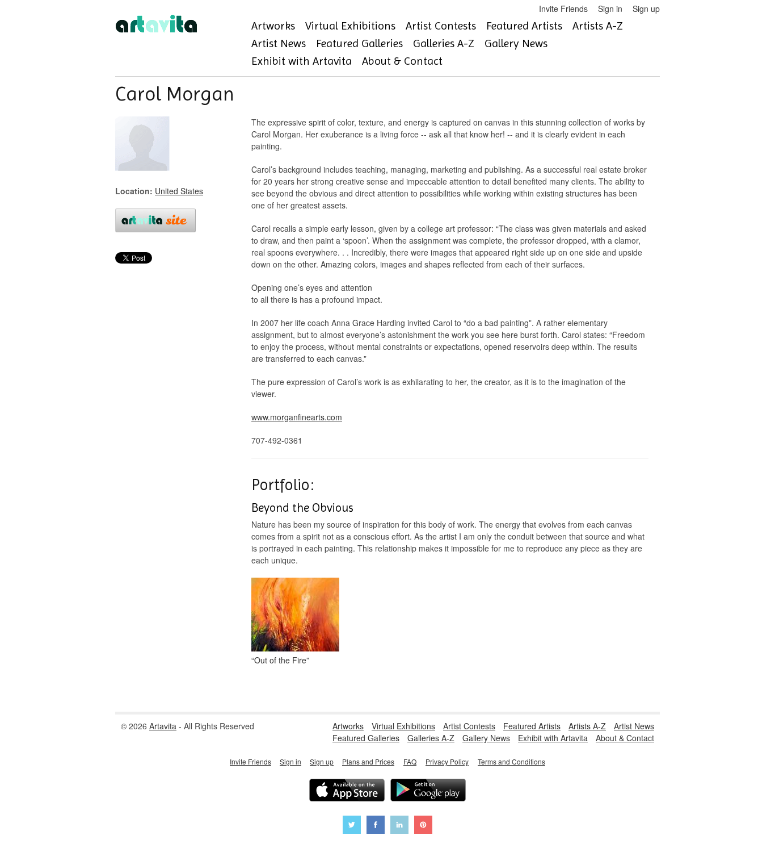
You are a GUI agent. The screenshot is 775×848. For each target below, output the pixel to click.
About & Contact (402, 61)
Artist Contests (441, 25)
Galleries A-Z (443, 43)
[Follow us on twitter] (352, 826)
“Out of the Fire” (280, 660)
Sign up (646, 8)
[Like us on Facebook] (376, 826)
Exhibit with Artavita (301, 61)
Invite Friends (563, 8)
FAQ (409, 761)
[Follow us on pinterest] (423, 826)
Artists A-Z (597, 25)
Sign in (610, 8)
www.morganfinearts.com (296, 417)
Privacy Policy (447, 761)
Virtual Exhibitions (350, 25)
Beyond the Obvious (302, 508)
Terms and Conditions (511, 761)
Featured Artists (524, 25)
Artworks (273, 25)
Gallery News (516, 43)
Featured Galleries (359, 43)
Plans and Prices (368, 761)
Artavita (162, 726)
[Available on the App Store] (347, 791)
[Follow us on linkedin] (399, 826)
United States (179, 191)
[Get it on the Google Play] (428, 791)
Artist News (278, 43)
